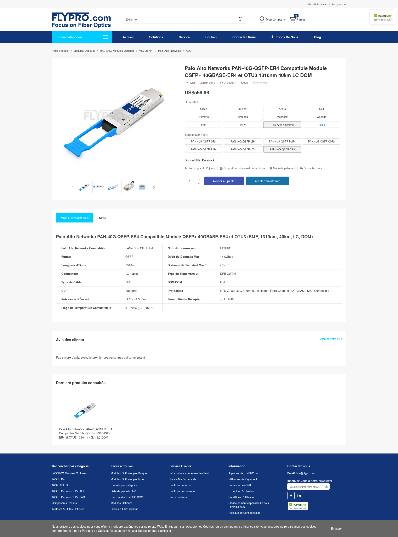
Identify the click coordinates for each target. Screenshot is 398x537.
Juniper (243, 109)
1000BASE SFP (61, 485)
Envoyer (336, 528)
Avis (102, 217)
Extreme (204, 117)
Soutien (211, 37)
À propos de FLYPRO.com (244, 473)
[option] (84, 187)
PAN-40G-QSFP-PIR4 (204, 149)
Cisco (203, 109)
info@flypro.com (306, 473)
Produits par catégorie (124, 485)
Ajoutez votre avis (331, 339)
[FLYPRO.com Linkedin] (299, 495)
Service (184, 37)
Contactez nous (313, 168)
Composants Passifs (64, 503)
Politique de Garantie (182, 491)
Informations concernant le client (189, 473)
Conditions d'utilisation (241, 497)
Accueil (128, 37)
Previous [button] (73, 187)
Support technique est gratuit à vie (244, 168)
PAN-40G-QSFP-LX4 (243, 149)
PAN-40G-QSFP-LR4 (243, 141)
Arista (282, 109)
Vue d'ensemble (75, 217)
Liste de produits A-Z (123, 491)
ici (170, 530)
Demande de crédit (239, 485)
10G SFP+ (58, 479)
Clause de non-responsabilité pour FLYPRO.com (248, 505)
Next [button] (153, 187)
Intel (203, 125)
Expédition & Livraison (241, 491)
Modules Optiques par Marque (129, 473)
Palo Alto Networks (282, 125)
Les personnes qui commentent (124, 357)
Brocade (243, 117)
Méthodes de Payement (242, 479)
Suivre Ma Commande (183, 479)
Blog (317, 37)
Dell (321, 109)
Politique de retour (180, 485)
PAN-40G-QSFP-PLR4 (282, 141)
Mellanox (282, 117)
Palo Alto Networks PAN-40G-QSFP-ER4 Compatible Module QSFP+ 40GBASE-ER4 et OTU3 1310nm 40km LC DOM (85, 433)
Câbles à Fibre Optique (124, 509)
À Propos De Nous (284, 37)
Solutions (156, 37)
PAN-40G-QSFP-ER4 (282, 149)
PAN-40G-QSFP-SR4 (203, 141)
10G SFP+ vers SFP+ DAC (68, 497)
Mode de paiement (284, 168)
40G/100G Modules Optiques (69, 473)
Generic (321, 117)
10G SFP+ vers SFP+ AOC (68, 491)
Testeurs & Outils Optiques (68, 509)
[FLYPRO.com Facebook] (291, 495)
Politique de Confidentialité (244, 513)
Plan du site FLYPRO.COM (127, 497)
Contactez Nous (244, 37)
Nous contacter (179, 497)
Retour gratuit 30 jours (201, 168)
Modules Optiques (121, 503)
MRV (243, 125)
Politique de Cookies (95, 530)
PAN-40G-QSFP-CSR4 (321, 141)
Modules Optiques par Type (127, 479)
